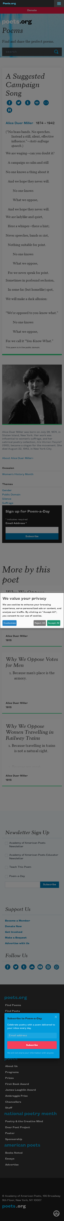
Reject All (39, 623)
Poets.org (9, 3)
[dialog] (32, 610)
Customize (10, 623)
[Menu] (59, 3)
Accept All (53, 623)
